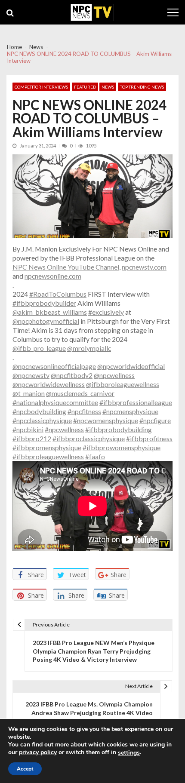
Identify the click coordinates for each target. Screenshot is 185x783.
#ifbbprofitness (149, 438)
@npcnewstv (30, 375)
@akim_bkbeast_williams (49, 312)
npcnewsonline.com (53, 276)
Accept (25, 768)
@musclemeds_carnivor (80, 393)
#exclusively (106, 312)
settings (129, 753)
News (108, 86)
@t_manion (28, 393)
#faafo (95, 456)
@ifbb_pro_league (39, 348)
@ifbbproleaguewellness (122, 384)
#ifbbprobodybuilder (44, 303)
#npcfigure (155, 420)
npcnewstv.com (144, 267)
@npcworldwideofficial (131, 366)
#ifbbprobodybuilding (118, 429)
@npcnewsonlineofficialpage (54, 366)
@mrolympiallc (89, 348)
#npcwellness (64, 429)
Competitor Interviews (41, 86)
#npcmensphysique (130, 411)
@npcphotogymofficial (45, 321)
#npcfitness (84, 411)
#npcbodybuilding (39, 411)
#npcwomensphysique (105, 420)
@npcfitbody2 (71, 375)
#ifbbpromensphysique (46, 447)
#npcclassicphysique (42, 420)
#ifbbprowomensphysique (121, 447)
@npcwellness (114, 375)
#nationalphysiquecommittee (55, 402)
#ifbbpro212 (31, 438)
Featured (85, 86)
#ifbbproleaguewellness (48, 456)
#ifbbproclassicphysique (88, 438)
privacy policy (38, 752)
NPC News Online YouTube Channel (65, 267)
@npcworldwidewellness (48, 384)
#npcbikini (27, 429)
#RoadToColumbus (57, 294)
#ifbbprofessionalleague (135, 402)
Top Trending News (142, 86)
